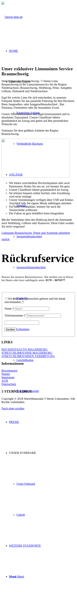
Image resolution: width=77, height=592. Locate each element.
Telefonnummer (14, 315)
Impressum (7, 377)
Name (9, 308)
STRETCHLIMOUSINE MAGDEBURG (26, 352)
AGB (4, 380)
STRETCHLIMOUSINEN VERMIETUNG (28, 356)
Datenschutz (8, 384)
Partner (5, 374)
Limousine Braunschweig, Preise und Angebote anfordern (35, 232)
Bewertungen (9, 370)
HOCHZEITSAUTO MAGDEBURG (24, 349)
